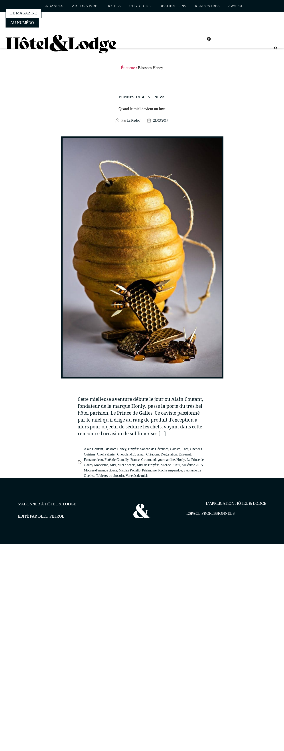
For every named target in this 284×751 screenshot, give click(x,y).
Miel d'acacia (126, 465)
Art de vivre (84, 6)
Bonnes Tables (134, 97)
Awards (235, 6)
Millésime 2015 (192, 465)
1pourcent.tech (46, 567)
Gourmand (148, 459)
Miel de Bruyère (148, 465)
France (135, 459)
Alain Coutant (93, 449)
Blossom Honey (115, 449)
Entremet (185, 454)
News (159, 97)
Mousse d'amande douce (100, 470)
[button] (275, 48)
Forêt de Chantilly (117, 459)
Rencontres (207, 6)
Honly (180, 459)
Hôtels (113, 6)
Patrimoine (149, 470)
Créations (152, 454)
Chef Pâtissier (106, 454)
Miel (113, 465)
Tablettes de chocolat (110, 475)
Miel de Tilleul (170, 465)
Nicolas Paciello (129, 470)
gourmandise (166, 459)
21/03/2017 (160, 120)
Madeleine (101, 465)
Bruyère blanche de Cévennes (148, 449)
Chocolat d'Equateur (131, 454)
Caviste (175, 449)
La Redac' (133, 120)
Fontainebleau (93, 459)
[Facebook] (179, 39)
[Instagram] (189, 39)
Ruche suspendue (170, 470)
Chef (185, 449)
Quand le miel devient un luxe (142, 108)
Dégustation (169, 454)
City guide (139, 6)
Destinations (172, 6)
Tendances (52, 6)
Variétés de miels (137, 475)
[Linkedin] (199, 39)
